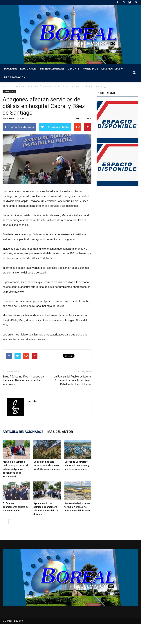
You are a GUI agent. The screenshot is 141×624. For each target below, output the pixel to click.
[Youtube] (135, 2)
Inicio (5, 86)
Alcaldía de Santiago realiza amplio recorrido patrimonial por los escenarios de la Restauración (16, 469)
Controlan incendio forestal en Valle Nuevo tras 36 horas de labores (46, 465)
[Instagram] (123, 2)
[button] (134, 73)
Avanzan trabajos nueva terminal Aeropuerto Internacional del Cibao (77, 507)
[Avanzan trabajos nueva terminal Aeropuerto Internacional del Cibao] (77, 490)
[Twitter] (129, 2)
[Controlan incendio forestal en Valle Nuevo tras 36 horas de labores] (46, 449)
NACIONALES (28, 68)
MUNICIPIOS (90, 68)
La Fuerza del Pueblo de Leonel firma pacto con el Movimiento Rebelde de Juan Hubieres (72, 380)
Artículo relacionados (23, 432)
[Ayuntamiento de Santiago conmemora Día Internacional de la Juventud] (46, 490)
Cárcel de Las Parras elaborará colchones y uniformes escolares (76, 465)
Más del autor (60, 432)
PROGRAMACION (15, 77)
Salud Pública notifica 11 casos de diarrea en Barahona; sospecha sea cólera (23, 380)
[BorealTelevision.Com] (70, 34)
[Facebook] (117, 2)
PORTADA (10, 68)
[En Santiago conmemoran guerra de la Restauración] (16, 490)
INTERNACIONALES (52, 68)
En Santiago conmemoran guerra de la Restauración (16, 507)
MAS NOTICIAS (110, 68)
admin (10, 118)
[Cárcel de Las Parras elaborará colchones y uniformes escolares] (77, 449)
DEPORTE (73, 68)
